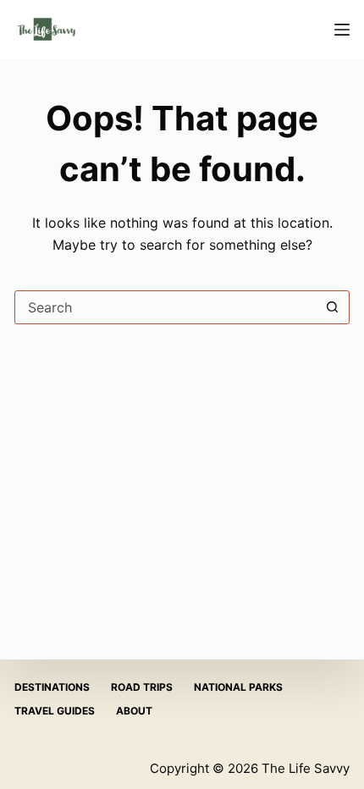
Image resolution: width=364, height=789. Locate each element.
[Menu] (342, 29)
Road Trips (142, 687)
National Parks (238, 687)
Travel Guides (54, 710)
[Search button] (333, 307)
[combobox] (166, 307)
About (134, 710)
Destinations (52, 687)
